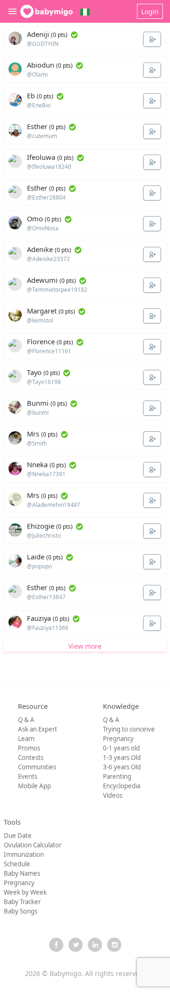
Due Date (18, 835)
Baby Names (22, 873)
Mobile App (34, 786)
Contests (30, 757)
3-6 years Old (122, 767)
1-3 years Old (122, 757)
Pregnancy (118, 738)
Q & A (26, 719)
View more (85, 646)
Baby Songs (20, 911)
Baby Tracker (22, 901)
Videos (112, 795)
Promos (29, 748)
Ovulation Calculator (32, 845)
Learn (26, 738)
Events (27, 776)
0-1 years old (121, 748)
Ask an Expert (37, 729)
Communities (37, 767)
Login (150, 11)
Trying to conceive (129, 729)
